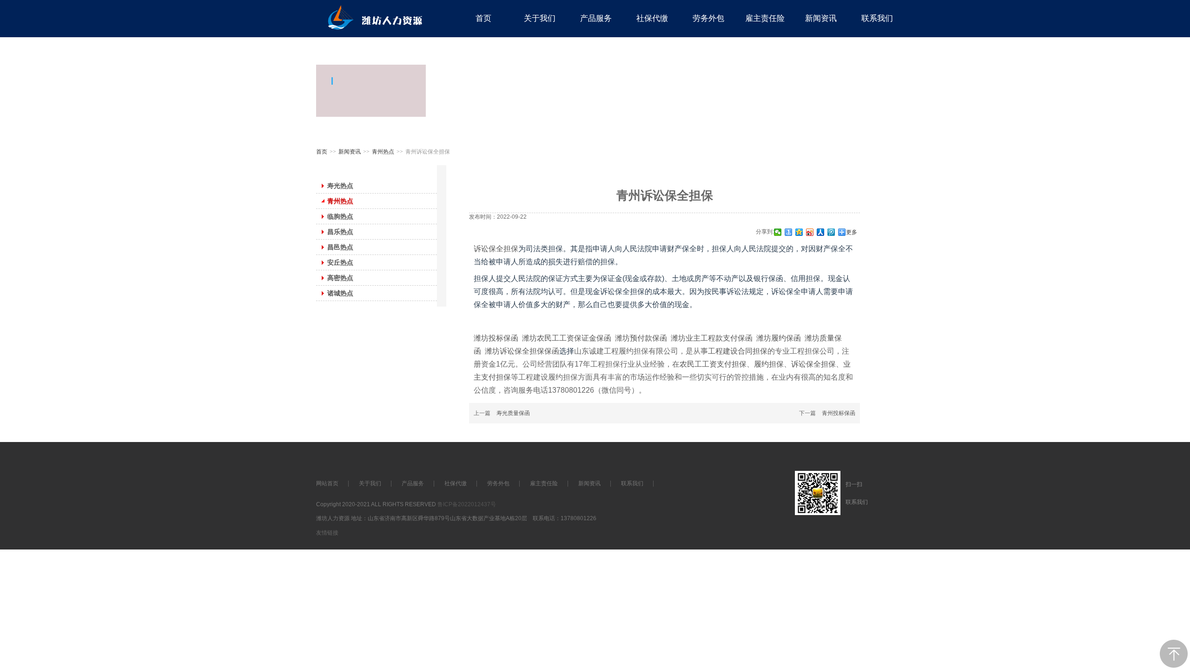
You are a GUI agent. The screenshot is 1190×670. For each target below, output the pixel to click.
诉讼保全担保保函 (529, 351)
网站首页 (327, 483)
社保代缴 (455, 483)
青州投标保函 (838, 413)
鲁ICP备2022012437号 (466, 504)
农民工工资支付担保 (713, 364)
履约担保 (769, 364)
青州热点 (383, 151)
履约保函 (786, 338)
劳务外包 (498, 483)
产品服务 (413, 483)
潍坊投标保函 (496, 338)
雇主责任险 (544, 483)
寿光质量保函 (513, 413)
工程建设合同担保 (737, 351)
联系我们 (632, 483)
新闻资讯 (349, 151)
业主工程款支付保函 (719, 338)
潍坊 (529, 338)
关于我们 (370, 483)
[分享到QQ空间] (799, 232)
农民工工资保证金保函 (574, 338)
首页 (321, 151)
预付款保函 (648, 338)
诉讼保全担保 (496, 249)
